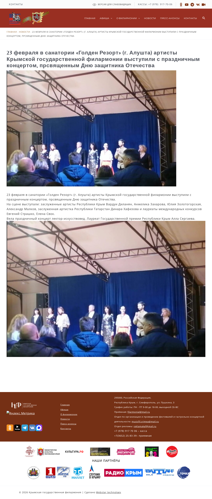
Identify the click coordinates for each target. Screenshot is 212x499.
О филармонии (68, 414)
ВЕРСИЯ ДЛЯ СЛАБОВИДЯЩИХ (114, 4)
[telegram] (192, 4)
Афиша (64, 409)
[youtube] (203, 4)
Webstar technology (108, 492)
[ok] (181, 4)
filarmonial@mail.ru (139, 411)
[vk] (198, 4)
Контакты (65, 428)
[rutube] (186, 4)
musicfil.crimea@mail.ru (145, 421)
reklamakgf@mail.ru (145, 426)
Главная (12, 31)
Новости (24, 31)
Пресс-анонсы (68, 423)
